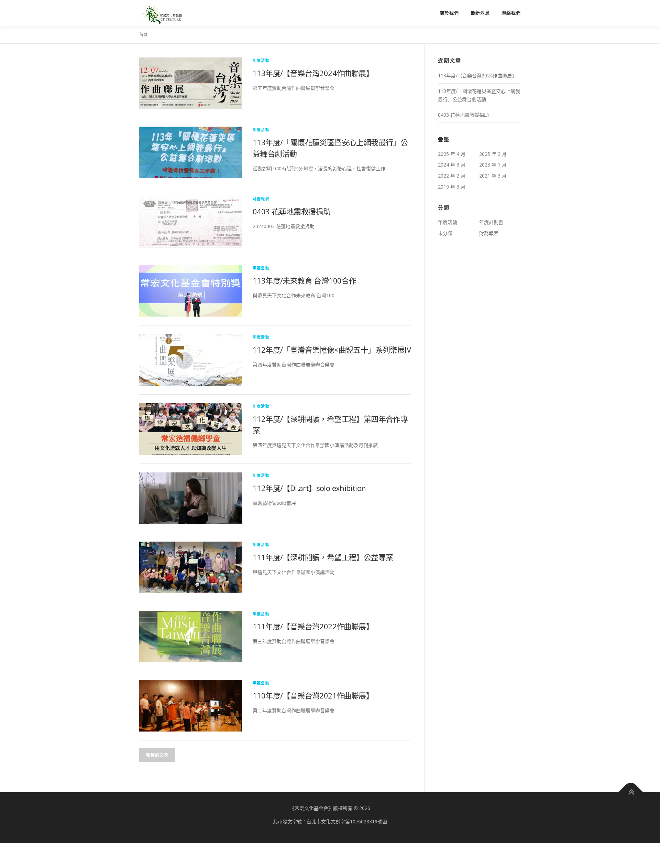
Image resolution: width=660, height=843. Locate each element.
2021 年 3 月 (493, 175)
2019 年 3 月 (451, 186)
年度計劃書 (491, 222)
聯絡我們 (511, 12)
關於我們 (449, 12)
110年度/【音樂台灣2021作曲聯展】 (313, 695)
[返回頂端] (631, 792)
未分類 (445, 233)
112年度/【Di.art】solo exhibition (309, 488)
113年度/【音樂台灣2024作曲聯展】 (313, 73)
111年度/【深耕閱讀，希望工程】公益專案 (323, 557)
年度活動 (261, 60)
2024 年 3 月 (451, 164)
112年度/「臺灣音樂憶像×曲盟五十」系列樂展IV (332, 349)
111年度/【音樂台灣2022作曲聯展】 (313, 626)
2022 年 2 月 (451, 175)
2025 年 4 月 (451, 154)
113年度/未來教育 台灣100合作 (304, 280)
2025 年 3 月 (493, 154)
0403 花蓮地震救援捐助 (291, 211)
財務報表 (261, 198)
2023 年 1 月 (493, 164)
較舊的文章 (157, 755)
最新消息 (480, 12)
